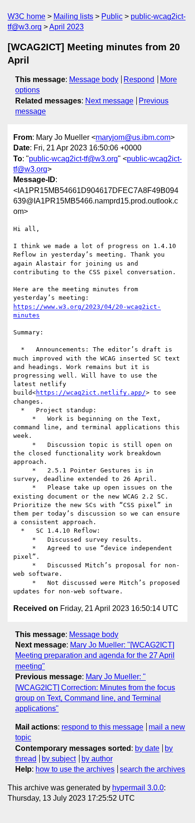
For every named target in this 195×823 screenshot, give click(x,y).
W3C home (26, 16)
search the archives (152, 769)
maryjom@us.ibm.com (133, 137)
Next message (109, 101)
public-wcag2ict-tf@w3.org (73, 159)
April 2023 (66, 27)
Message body (93, 79)
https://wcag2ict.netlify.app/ (91, 392)
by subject (59, 759)
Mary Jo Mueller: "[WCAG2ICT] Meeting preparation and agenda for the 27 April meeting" (95, 655)
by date (147, 748)
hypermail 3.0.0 (138, 788)
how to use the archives (75, 769)
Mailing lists (73, 16)
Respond (139, 79)
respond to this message (102, 727)
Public (112, 16)
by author (97, 759)
